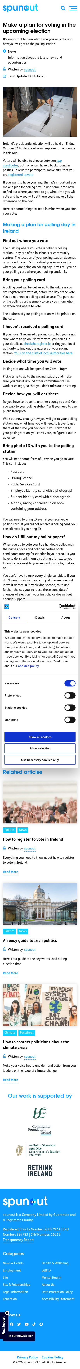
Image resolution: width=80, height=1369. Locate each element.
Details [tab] (40, 617)
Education (10, 1299)
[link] (25, 1201)
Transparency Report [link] (18, 1240)
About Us (48, 1285)
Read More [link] (10, 872)
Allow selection (40, 748)
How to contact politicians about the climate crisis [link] (36, 1045)
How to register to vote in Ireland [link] (33, 840)
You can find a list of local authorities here (43, 353)
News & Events (13, 1263)
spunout (30, 69)
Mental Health (51, 1278)
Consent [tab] (14, 617)
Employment (12, 1270)
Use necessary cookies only (40, 759)
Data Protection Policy (57, 1292)
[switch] (70, 695)
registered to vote (20, 175)
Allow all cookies (40, 736)
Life (5, 1278)
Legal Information (15, 1292)
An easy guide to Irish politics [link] (30, 941)
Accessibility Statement (58, 1299)
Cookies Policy (52, 1357)
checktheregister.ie (37, 344)
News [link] (23, 830)
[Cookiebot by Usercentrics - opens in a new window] (59, 606)
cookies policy (28, 665)
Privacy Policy (27, 1357)
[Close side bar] (7, 1313)
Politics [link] (9, 830)
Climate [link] (9, 1032)
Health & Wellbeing (55, 1263)
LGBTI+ (46, 1270)
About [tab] (65, 617)
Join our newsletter (19, 1336)
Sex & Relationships (16, 1285)
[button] (73, 8)
